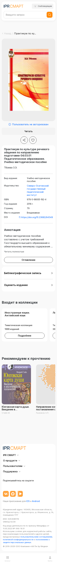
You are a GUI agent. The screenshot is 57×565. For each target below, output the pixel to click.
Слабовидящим (45, 6)
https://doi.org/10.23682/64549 (37, 217)
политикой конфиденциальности (18, 539)
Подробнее (24, 335)
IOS (28, 501)
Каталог (8, 561)
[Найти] (49, 15)
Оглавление (28, 259)
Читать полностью (14, 251)
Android (36, 501)
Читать (28, 131)
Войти (50, 561)
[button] (28, 273)
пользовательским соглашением (36, 537)
